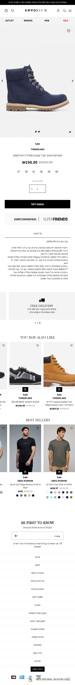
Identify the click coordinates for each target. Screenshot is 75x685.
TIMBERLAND (37, 149)
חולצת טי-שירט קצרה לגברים (59, 484)
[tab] (37, 234)
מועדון (37, 605)
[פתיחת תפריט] (70, 11)
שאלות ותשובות (37, 629)
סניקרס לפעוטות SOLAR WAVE (25, 401)
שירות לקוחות (38, 636)
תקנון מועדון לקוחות (37, 613)
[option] (18, 172)
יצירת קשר (37, 653)
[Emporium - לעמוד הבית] (36, 10)
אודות (37, 557)
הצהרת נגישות (37, 572)
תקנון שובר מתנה (37, 621)
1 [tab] (39, 131)
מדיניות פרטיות (37, 580)
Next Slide (72, 81)
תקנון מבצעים (37, 589)
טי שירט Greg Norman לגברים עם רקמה (25, 486)
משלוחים (38, 645)
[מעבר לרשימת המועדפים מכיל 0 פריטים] (12, 10)
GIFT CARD (37, 597)
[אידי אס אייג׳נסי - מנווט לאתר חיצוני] (53, 680)
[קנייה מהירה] (59, 389)
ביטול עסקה (37, 669)
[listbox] (37, 172)
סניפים (38, 661)
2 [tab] (36, 131)
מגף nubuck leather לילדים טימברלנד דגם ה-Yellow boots (59, 403)
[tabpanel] (37, 81)
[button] (64, 10)
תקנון (37, 564)
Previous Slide (2, 81)
